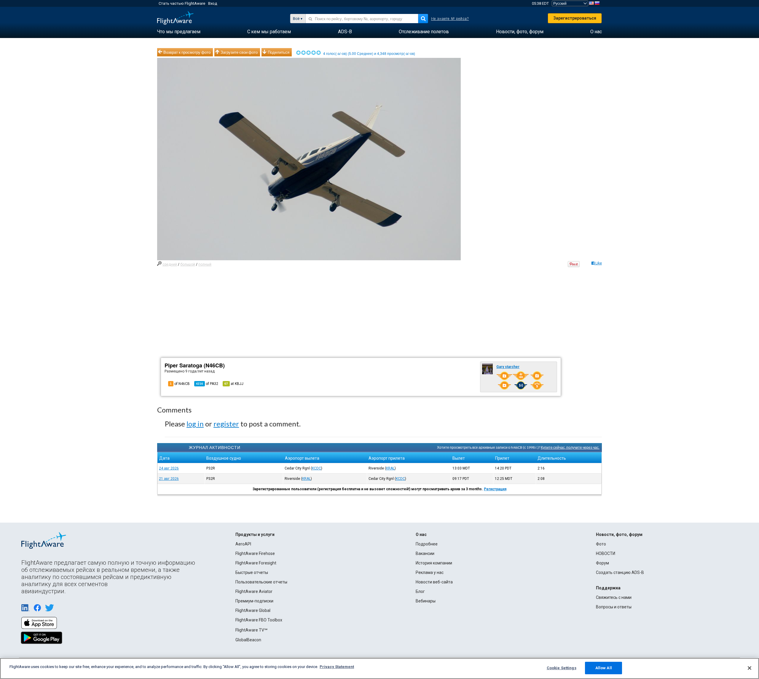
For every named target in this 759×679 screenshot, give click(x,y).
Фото (601, 544)
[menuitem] (179, 32)
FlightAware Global (252, 610)
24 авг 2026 (169, 468)
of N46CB (180, 384)
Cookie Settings (561, 668)
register (226, 423)
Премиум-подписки (254, 601)
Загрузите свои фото (239, 52)
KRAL (390, 468)
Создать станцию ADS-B (620, 572)
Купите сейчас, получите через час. (570, 447)
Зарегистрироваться (574, 18)
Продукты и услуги (255, 534)
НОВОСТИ (605, 553)
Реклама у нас (430, 572)
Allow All (603, 668)
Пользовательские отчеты (261, 582)
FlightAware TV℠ (251, 630)
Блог (420, 591)
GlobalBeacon (248, 639)
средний (169, 264)
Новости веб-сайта (434, 582)
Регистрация (495, 489)
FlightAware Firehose (255, 553)
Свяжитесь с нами (614, 597)
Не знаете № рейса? (450, 19)
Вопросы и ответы (614, 607)
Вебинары (426, 601)
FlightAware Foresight (255, 563)
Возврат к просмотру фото (187, 52)
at (233, 384)
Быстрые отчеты (251, 572)
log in (195, 423)
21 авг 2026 (169, 479)
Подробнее (427, 544)
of (207, 384)
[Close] (749, 668)
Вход (212, 3)
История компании (434, 563)
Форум (602, 563)
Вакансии (425, 553)
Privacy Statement (337, 666)
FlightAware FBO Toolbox (258, 620)
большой (187, 264)
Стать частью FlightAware (182, 3)
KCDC (316, 468)
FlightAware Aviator (253, 591)
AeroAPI (243, 544)
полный (204, 264)
